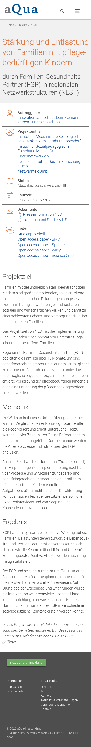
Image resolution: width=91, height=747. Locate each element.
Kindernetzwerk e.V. (34, 156)
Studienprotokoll (31, 234)
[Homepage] (21, 8)
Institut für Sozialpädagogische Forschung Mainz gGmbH (43, 148)
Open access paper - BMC (39, 239)
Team (44, 691)
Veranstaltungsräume (55, 704)
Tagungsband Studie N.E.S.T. (46, 219)
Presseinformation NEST (43, 214)
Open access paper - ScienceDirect (46, 255)
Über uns (46, 686)
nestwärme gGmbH (34, 171)
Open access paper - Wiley (39, 250)
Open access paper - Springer (42, 245)
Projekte (22, 24)
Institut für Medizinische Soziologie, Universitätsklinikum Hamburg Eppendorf (51, 138)
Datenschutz (15, 691)
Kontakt (46, 709)
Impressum (14, 686)
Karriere (46, 695)
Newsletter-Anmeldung (26, 662)
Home (10, 24)
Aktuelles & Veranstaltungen (59, 700)
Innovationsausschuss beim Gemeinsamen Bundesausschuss (48, 119)
